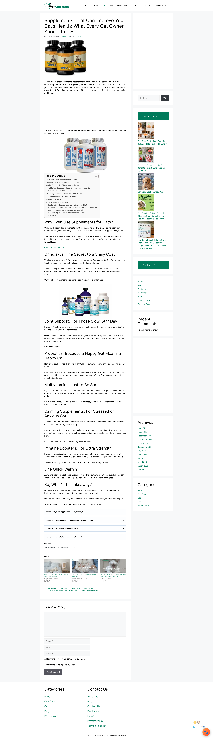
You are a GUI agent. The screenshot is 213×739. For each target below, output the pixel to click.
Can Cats (135, 5)
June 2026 (142, 432)
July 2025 (142, 451)
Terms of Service (145, 304)
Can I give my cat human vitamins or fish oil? (67, 210)
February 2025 (144, 470)
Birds (96, 5)
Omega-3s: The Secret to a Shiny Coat (63, 182)
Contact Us (159, 5)
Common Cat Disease (54, 247)
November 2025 (145, 439)
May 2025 (142, 458)
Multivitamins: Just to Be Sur (59, 191)
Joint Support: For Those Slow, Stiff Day (63, 185)
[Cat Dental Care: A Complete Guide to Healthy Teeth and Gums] (113, 566)
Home (87, 5)
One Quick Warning (55, 199)
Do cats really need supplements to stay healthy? (69, 205)
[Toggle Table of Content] (95, 176)
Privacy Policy (144, 300)
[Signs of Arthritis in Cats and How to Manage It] (85, 566)
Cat (104, 5)
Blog (139, 285)
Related (54, 215)
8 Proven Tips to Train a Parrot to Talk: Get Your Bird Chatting (70, 588)
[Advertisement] (85, 112)
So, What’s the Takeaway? (58, 202)
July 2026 (142, 428)
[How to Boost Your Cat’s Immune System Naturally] (57, 566)
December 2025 (145, 436)
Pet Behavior (122, 5)
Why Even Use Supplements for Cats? (62, 179)
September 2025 (145, 447)
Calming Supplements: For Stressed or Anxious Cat (68, 194)
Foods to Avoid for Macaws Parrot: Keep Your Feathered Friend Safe (72, 591)
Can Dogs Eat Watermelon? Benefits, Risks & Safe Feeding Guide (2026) (151, 168)
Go (164, 98)
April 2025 (142, 462)
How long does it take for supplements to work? (68, 213)
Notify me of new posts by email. (61, 665)
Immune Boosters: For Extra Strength (62, 196)
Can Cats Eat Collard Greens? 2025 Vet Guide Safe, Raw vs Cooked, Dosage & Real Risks (151, 216)
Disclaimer (142, 293)
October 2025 (144, 443)
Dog (111, 5)
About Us (147, 5)
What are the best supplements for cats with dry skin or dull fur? (74, 207)
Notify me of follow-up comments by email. (65, 659)
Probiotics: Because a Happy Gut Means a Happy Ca (68, 188)
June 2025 (142, 454)
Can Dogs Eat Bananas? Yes (150, 192)
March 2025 (143, 466)
